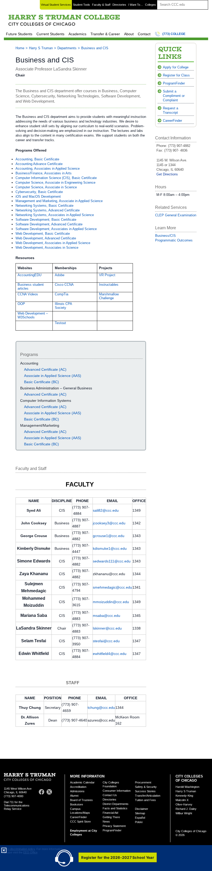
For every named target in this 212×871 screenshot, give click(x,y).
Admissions (77, 791)
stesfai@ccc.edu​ (106, 641)
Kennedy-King (184, 795)
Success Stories (145, 791)
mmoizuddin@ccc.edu (111, 602)
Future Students (19, 34)
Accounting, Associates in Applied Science (48, 168)
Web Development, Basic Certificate (43, 233)
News (106, 821)
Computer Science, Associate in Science (46, 187)
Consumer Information (117, 790)
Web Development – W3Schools (33, 315)
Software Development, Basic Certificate (46, 220)
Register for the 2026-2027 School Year (117, 857)
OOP (21, 304)
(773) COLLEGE (173, 34)
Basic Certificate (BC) (41, 382)
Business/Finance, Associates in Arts (44, 173)
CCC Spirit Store (80, 821)
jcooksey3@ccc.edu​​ (109, 523)
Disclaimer (141, 808)
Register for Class (176, 75)
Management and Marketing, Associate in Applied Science (59, 201)
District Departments (115, 803)
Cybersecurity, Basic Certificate (39, 192)
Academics (77, 34)
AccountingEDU (29, 275)
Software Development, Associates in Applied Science (56, 229)
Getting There (111, 817)
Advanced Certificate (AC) (45, 369)
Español (140, 817)
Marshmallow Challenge (109, 296)
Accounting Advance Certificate (40, 164)
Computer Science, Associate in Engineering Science (55, 182)
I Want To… (135, 4)
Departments (67, 48)
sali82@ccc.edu (106, 510)
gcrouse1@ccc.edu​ (108, 536)
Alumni (74, 795)
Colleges (150, 4)
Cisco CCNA (64, 285)
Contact (144, 34)
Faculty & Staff (101, 4)
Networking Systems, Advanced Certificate (48, 210)
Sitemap (140, 813)
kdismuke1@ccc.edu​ (110, 548)
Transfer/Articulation (147, 795)
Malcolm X (182, 800)
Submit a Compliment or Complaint (174, 95)
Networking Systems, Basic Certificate (44, 206)
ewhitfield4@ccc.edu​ (109, 654)
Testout (60, 323)
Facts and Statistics (115, 808)
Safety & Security (146, 786)
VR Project (107, 275)
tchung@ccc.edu (101, 707)
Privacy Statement (114, 825)
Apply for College (175, 67)
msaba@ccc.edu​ (106, 615)
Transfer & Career (105, 34)
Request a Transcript (170, 110)
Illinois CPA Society (63, 306)
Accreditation (78, 786)
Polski (138, 822)
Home (20, 48)
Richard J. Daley (186, 808)
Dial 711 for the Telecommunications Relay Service (16, 805)
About (129, 34)
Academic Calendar (82, 782)
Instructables (108, 285)
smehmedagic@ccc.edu (112, 587)
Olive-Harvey (184, 804)
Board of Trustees (81, 800)
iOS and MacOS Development (38, 196)
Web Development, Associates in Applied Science (53, 243)
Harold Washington (187, 786)
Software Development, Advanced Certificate (49, 224)
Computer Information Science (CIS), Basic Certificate (56, 178)
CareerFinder (172, 121)
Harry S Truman (41, 48)
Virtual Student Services (56, 4)
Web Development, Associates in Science (47, 247)
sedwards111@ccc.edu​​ (112, 561)
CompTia (61, 294)
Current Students (50, 34)
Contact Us (110, 795)
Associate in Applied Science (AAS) (52, 376)
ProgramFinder (174, 83)
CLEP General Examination (175, 215)
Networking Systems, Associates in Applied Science (55, 215)
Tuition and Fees (145, 800)
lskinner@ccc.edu (107, 628)
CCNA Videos (28, 294)
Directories (119, 4)
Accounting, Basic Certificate (37, 159)
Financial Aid (110, 812)
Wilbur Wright (184, 813)
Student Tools (81, 4)
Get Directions (167, 174)
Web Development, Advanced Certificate (46, 238)
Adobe (59, 275)
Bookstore (76, 804)
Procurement (143, 782)
